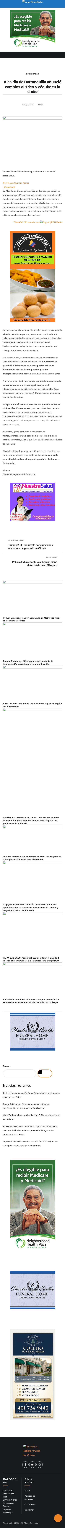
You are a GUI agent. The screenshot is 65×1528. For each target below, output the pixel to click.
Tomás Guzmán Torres (16, 183)
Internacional (8, 1493)
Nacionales (32, 74)
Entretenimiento (10, 1500)
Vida (5, 1497)
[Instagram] (39, 1464)
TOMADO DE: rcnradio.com (27, 222)
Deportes (7, 1509)
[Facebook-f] (25, 1464)
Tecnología (8, 1512)
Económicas (8, 1503)
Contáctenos (30, 1504)
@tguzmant (9, 187)
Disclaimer (29, 1510)
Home (27, 1490)
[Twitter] (32, 1464)
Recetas (6, 1506)
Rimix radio (8, 1523)
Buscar (6, 1066)
